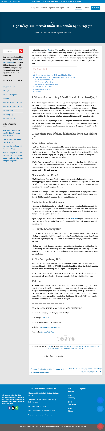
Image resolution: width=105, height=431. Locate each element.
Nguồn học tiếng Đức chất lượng (48, 84)
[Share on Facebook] (58, 344)
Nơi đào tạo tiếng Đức (70, 354)
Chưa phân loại (9, 87)
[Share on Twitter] (62, 344)
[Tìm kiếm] (102, 8)
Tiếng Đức (81, 354)
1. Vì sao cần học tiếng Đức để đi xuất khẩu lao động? (53, 75)
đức (74, 352)
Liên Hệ (86, 8)
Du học (69, 8)
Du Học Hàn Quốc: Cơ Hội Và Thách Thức (12, 162)
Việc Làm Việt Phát (64, 33)
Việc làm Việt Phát (47, 337)
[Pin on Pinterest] (69, 344)
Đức (49, 50)
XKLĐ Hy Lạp (8, 129)
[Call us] (17, 413)
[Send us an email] (13, 413)
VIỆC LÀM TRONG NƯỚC (12, 116)
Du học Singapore (10, 96)
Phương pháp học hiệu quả (46, 82)
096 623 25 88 (46, 323)
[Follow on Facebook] (9, 413)
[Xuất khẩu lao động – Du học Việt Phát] (10, 7)
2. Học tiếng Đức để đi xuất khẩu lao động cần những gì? (55, 77)
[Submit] (21, 51)
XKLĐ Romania (9, 133)
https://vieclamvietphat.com (50, 332)
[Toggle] (11, 91)
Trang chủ (35, 8)
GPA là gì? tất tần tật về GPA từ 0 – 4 (12, 155)
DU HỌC (6, 91)
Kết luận (38, 92)
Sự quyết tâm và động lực (46, 80)
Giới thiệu (43, 8)
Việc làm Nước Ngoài (56, 8)
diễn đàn (74, 221)
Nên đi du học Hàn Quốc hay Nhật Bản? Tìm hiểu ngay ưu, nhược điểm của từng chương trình (13, 171)
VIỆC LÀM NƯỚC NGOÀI (12, 106)
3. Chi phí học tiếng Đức (43, 87)
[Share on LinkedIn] (73, 344)
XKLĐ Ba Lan (8, 125)
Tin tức (78, 8)
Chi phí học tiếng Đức (66, 352)
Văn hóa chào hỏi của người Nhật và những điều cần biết (11, 147)
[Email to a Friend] (65, 344)
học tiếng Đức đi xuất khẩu (84, 352)
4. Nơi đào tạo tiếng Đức (43, 89)
